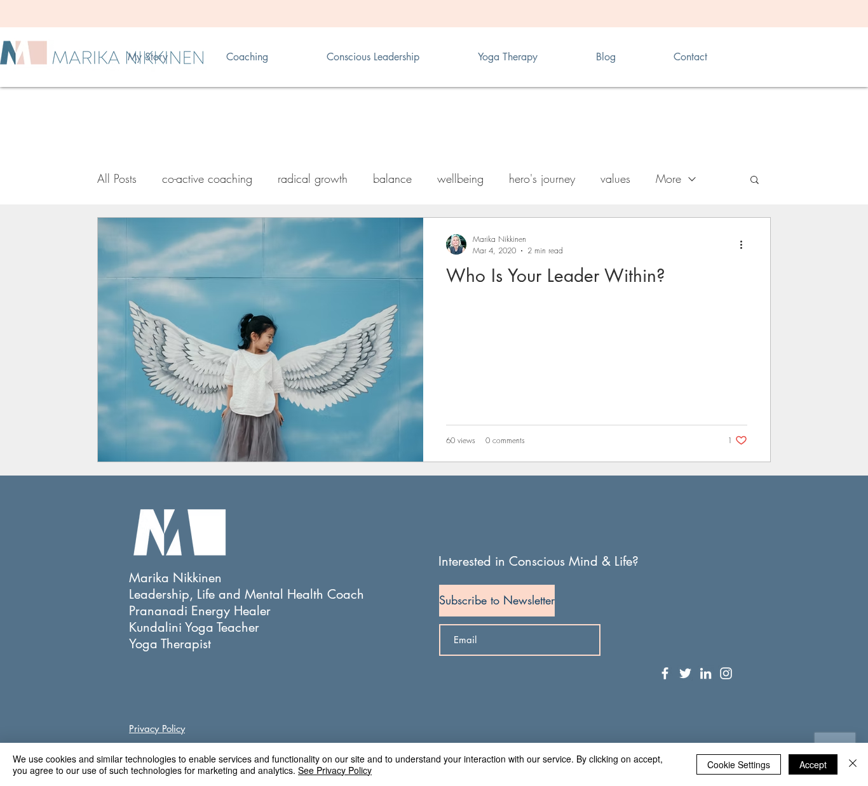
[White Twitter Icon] (685, 673)
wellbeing (460, 178)
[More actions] (745, 244)
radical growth (313, 178)
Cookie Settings (738, 764)
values (615, 178)
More (668, 178)
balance (392, 178)
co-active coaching (207, 178)
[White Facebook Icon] (665, 673)
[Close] (852, 764)
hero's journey (542, 178)
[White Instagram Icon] (726, 673)
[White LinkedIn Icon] (706, 673)
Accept (813, 764)
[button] (755, 180)
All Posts (117, 178)
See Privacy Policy (335, 770)
